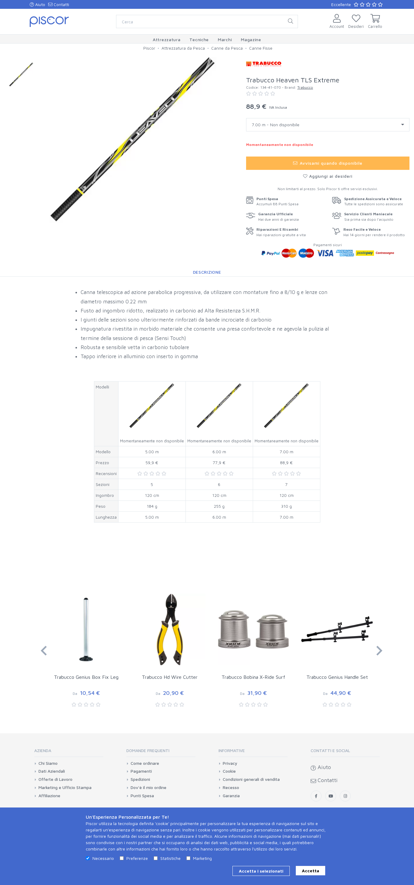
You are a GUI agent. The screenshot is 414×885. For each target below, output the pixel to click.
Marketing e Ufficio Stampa (65, 787)
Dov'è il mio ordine (148, 787)
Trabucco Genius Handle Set (337, 677)
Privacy (230, 763)
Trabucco (305, 87)
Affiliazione (49, 795)
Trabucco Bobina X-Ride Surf (253, 677)
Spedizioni (140, 779)
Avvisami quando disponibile (330, 163)
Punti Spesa (142, 795)
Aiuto (39, 4)
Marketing (202, 858)
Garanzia (231, 795)
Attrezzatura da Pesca (183, 48)
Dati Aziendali (51, 771)
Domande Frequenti (147, 750)
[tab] (68, 752)
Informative (232, 750)
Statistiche (170, 858)
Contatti (60, 4)
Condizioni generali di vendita (251, 779)
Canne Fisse (260, 48)
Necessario (103, 858)
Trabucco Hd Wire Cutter (170, 677)
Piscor (149, 48)
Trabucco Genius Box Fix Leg (86, 677)
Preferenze (137, 858)
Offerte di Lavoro (55, 779)
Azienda (42, 750)
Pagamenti (141, 771)
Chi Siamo (48, 763)
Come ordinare (145, 763)
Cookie (229, 771)
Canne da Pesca (227, 48)
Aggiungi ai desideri (330, 176)
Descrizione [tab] (207, 272)
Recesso (231, 787)
